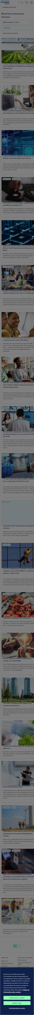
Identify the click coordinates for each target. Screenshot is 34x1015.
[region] (17, 991)
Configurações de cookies (17, 1008)
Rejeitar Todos (16, 1003)
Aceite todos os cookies (17, 998)
